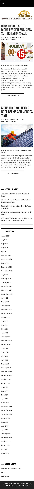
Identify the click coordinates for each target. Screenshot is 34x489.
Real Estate (5, 476)
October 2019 (5, 379)
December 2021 (6, 310)
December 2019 (6, 372)
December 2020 (6, 341)
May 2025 (4, 247)
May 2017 (4, 449)
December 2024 (6, 259)
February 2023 (6, 278)
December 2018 (6, 406)
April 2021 (4, 333)
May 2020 (4, 356)
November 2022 (6, 290)
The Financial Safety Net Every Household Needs (15, 195)
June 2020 (4, 352)
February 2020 (6, 368)
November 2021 (6, 313)
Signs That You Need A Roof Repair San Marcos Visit (17, 111)
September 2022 (6, 294)
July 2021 (4, 321)
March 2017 (5, 453)
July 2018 (4, 422)
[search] (3, 3)
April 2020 (4, 360)
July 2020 (4, 348)
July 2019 (4, 387)
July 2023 (4, 275)
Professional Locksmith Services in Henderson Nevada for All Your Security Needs (16, 219)
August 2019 (5, 383)
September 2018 (6, 414)
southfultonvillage (8, 39)
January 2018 (5, 434)
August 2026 (5, 236)
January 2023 (5, 282)
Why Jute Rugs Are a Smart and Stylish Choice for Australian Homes (16, 201)
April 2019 (4, 399)
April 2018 (4, 430)
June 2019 (4, 391)
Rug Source (24, 65)
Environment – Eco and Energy (11, 469)
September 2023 (6, 271)
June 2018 (4, 426)
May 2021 (4, 329)
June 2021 (4, 325)
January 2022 (5, 306)
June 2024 (4, 263)
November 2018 (6, 410)
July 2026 (4, 240)
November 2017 (6, 437)
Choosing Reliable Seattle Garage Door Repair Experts (16, 213)
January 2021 (5, 337)
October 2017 (5, 441)
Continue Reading (13, 96)
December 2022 (6, 286)
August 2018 (5, 418)
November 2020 (6, 344)
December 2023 (6, 267)
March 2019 (5, 403)
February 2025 (6, 255)
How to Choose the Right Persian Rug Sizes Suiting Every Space (16, 29)
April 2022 (4, 298)
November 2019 (6, 375)
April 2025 (4, 251)
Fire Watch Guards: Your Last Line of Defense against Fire (16, 207)
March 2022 (5, 302)
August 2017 (5, 445)
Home (10, 65)
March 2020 (5, 364)
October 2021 (5, 317)
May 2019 (4, 395)
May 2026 (4, 244)
